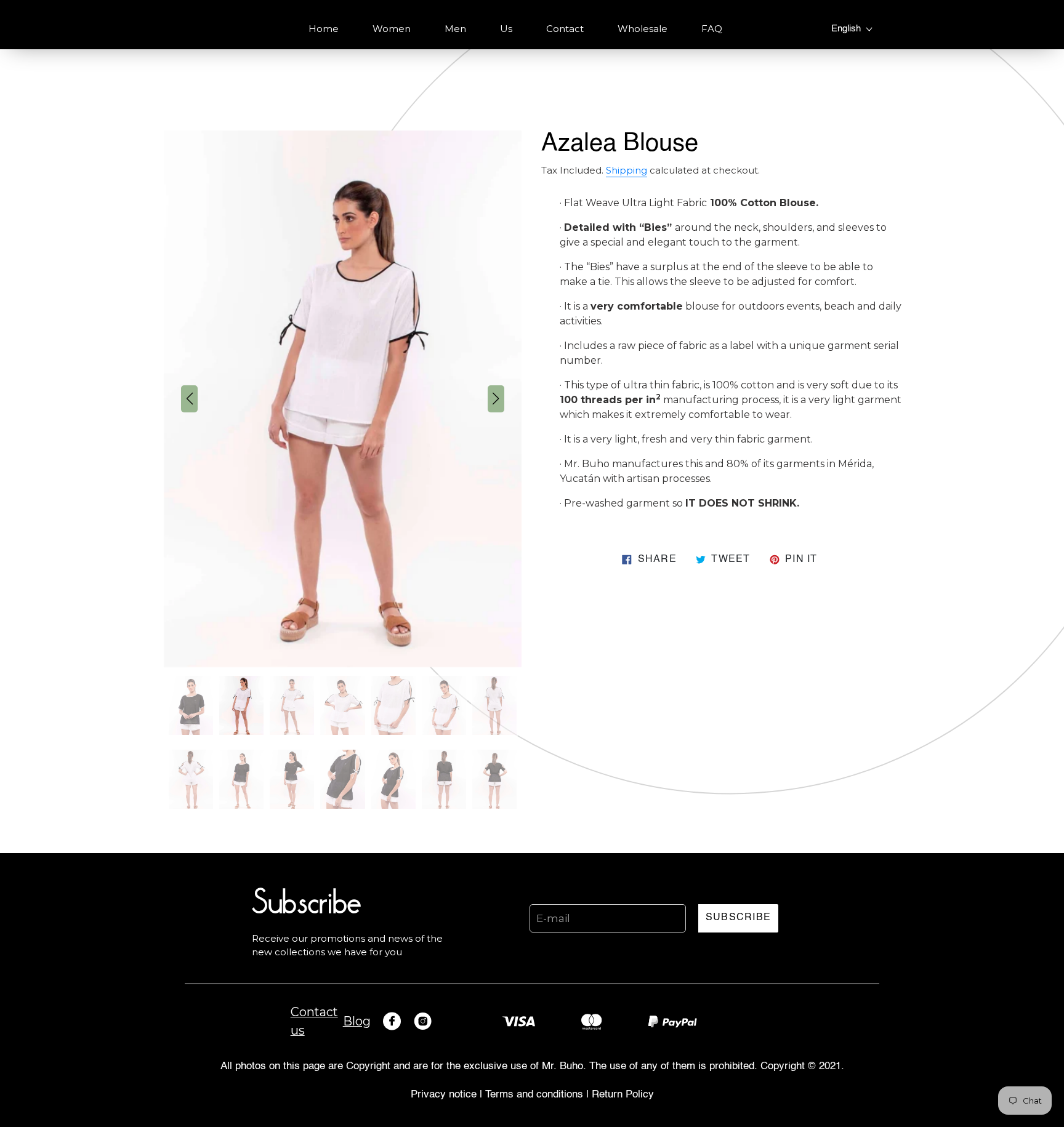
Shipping (626, 170)
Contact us (314, 1021)
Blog (357, 1021)
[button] (190, 398)
